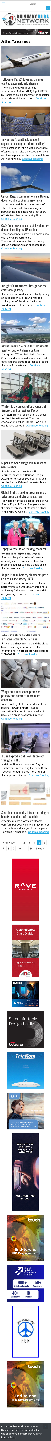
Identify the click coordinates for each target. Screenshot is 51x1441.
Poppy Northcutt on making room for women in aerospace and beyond (23, 550)
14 (31, 848)
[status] (45, 1426)
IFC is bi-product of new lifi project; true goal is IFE (23, 758)
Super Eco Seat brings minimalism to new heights (23, 464)
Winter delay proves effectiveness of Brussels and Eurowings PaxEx (23, 408)
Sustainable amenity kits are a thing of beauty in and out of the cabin (25, 814)
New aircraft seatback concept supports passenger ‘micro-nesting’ (23, 141)
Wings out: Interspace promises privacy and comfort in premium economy (20, 695)
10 (19, 848)
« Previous (9, 842)
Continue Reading (32, 158)
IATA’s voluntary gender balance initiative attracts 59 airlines (20, 636)
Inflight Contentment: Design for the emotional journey (24, 287)
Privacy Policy (8, 1437)
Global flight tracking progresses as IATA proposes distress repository (23, 494)
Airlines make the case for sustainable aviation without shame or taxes (24, 347)
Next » (40, 848)
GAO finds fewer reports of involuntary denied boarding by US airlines (25, 227)
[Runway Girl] (25, 25)
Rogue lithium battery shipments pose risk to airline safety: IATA (24, 576)
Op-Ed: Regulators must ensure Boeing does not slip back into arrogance (25, 198)
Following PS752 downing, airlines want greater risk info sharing (22, 81)
